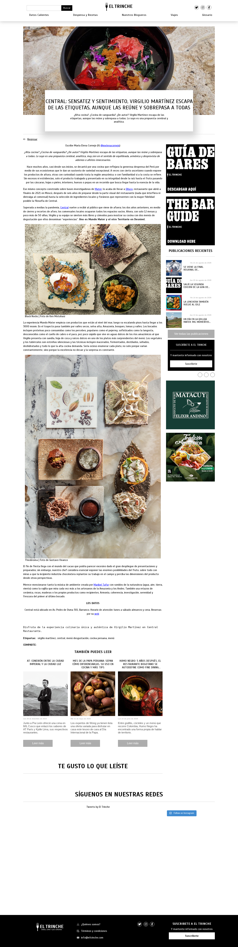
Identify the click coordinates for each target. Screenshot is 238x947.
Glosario (207, 15)
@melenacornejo (110, 145)
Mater (98, 189)
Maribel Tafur (101, 584)
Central (64, 207)
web (96, 613)
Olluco (129, 189)
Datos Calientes (39, 15)
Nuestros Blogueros (134, 15)
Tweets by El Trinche (98, 806)
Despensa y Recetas (85, 15)
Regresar (32, 139)
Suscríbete (192, 935)
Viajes (174, 15)
